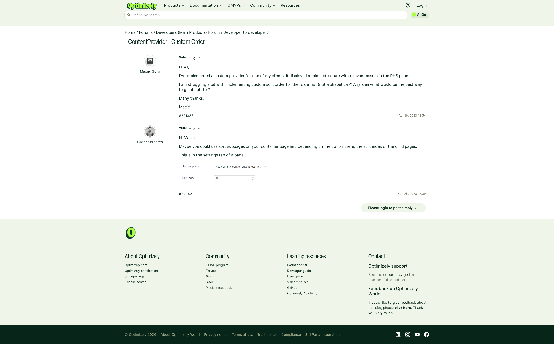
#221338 (186, 116)
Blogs (210, 276)
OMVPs (236, 5)
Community (262, 5)
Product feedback (219, 287)
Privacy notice (215, 334)
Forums (146, 32)
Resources (292, 5)
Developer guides (299, 271)
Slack (210, 282)
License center (135, 282)
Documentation (206, 5)
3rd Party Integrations (323, 334)
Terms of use (242, 334)
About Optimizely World (180, 334)
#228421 (186, 194)
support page (395, 274)
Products (174, 5)
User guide (295, 276)
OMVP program (217, 265)
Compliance (291, 334)
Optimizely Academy (302, 293)
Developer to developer (244, 32)
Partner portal (297, 265)
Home (130, 32)
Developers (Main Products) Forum (188, 32)
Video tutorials (297, 282)
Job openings (135, 276)
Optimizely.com (136, 265)
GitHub (292, 287)
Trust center (267, 334)
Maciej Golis (150, 71)
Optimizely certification (141, 271)
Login (422, 5)
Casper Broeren (150, 142)
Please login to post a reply (393, 208)
